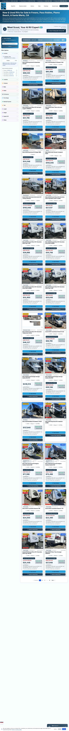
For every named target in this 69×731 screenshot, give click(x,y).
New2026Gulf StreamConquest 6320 (54, 153)
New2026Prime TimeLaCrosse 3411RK (53, 108)
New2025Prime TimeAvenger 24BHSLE (53, 552)
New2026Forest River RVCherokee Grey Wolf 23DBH (54, 242)
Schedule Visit (64, 6)
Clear (16, 60)
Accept (64, 729)
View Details (33, 81)
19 (49, 580)
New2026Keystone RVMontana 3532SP (31, 63)
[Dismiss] (48, 725)
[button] (34, 29)
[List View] (64, 40)
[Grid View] (62, 40)
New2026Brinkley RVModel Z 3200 (32, 421)
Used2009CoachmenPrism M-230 (54, 331)
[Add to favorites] (42, 58)
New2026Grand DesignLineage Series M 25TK (31, 377)
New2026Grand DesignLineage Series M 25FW (54, 377)
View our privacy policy (17, 729)
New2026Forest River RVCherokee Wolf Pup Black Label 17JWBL (54, 197)
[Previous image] (23, 51)
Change (8, 60)
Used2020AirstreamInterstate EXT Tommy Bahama (32, 197)
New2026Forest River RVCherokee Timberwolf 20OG (32, 332)
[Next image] (42, 51)
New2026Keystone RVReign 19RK (31, 152)
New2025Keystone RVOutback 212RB (54, 422)
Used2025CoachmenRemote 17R (54, 508)
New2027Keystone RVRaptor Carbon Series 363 (30, 464)
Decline (59, 729)
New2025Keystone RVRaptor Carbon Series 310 (53, 464)
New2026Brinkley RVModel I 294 (54, 62)
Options (55, 729)
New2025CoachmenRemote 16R (31, 508)
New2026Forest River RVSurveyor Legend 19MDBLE (31, 108)
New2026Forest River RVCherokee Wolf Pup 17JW (32, 242)
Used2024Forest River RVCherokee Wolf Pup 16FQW (32, 552)
